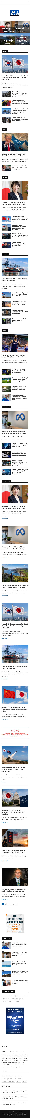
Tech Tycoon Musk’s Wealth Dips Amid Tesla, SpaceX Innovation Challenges (20, 982)
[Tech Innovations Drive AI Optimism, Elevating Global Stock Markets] (6, 446)
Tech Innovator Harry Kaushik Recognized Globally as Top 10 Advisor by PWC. (19, 954)
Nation (10, 1001)
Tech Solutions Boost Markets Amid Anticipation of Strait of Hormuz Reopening (19, 963)
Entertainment (6, 998)
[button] (2, 33)
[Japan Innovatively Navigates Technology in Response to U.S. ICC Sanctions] (6, 227)
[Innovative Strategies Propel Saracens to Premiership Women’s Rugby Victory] (6, 380)
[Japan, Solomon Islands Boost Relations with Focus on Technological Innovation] (6, 103)
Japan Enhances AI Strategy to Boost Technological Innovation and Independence (20, 472)
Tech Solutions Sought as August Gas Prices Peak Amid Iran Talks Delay (19, 303)
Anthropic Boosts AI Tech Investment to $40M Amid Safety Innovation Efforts (19, 453)
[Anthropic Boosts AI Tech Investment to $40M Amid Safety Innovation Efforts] (6, 454)
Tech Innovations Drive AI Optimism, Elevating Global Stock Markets (19, 445)
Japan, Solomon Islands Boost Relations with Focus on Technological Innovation (20, 102)
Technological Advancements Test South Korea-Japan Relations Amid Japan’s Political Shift (22, 40)
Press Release (11, 996)
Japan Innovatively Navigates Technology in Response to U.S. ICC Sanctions (19, 227)
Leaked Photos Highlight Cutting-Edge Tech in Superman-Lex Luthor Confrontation (20, 973)
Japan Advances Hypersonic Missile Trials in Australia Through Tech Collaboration (20, 294)
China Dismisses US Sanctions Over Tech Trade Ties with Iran (15, 279)
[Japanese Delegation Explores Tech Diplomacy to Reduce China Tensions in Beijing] (6, 219)
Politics (4, 1001)
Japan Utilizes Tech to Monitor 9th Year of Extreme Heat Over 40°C (20, 119)
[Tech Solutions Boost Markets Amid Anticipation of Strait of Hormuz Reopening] (6, 964)
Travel (18, 996)
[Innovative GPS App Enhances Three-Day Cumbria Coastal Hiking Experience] (15, 573)
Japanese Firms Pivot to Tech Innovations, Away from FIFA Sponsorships (19, 388)
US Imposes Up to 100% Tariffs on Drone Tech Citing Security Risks (20, 311)
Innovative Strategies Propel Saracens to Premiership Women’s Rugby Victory (20, 379)
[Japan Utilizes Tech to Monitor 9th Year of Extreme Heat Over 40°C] (6, 120)
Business (17, 1001)
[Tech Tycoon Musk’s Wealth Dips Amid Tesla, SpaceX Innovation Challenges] (6, 983)
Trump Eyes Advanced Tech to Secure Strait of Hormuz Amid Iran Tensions (14, 155)
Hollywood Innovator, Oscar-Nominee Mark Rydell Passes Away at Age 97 (14, 890)
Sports (24, 996)
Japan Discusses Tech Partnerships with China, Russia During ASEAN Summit (19, 245)
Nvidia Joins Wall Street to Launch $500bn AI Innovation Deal (19, 320)
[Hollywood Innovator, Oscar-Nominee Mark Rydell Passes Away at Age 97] (15, 877)
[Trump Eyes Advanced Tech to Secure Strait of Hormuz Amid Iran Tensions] (15, 142)
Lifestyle (22, 998)
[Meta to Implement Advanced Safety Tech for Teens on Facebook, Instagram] (15, 420)
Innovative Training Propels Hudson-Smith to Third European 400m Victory (14, 356)
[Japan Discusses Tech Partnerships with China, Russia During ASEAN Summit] (6, 245)
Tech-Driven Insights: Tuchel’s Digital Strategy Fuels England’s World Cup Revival (19, 397)
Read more (4, 518)
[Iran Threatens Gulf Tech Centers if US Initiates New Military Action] (6, 168)
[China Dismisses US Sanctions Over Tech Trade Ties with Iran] (15, 267)
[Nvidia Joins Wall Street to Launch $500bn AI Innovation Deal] (6, 321)
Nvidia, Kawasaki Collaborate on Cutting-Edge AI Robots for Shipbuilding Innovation (20, 463)
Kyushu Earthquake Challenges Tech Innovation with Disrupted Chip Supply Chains (20, 94)
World (4, 996)
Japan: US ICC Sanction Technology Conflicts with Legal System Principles (7, 30)
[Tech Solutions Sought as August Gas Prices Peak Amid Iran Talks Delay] (6, 304)
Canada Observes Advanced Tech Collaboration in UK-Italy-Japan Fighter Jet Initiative (20, 111)
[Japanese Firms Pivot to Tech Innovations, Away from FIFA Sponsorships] (6, 389)
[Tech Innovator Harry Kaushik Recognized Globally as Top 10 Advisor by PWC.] (6, 955)
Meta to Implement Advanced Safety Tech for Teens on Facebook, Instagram (22, 29)
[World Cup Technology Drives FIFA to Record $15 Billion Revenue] (6, 372)
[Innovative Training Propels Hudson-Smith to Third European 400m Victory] (15, 343)
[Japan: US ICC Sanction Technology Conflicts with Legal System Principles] (15, 190)
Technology (15, 998)
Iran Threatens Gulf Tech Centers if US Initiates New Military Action (19, 167)
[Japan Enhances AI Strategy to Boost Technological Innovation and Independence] (6, 472)
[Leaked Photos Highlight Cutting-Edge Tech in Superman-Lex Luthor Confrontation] (6, 974)
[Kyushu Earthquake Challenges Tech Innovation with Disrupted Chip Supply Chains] (6, 94)
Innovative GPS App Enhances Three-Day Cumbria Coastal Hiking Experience (7, 41)
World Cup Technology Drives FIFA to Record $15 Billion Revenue (19, 371)
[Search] (28, 2)
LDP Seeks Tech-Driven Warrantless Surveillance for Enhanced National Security (20, 235)
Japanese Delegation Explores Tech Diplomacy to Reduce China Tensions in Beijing (20, 219)
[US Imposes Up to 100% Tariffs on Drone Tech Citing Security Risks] (6, 312)
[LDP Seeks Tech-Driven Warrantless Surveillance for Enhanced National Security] (6, 236)
